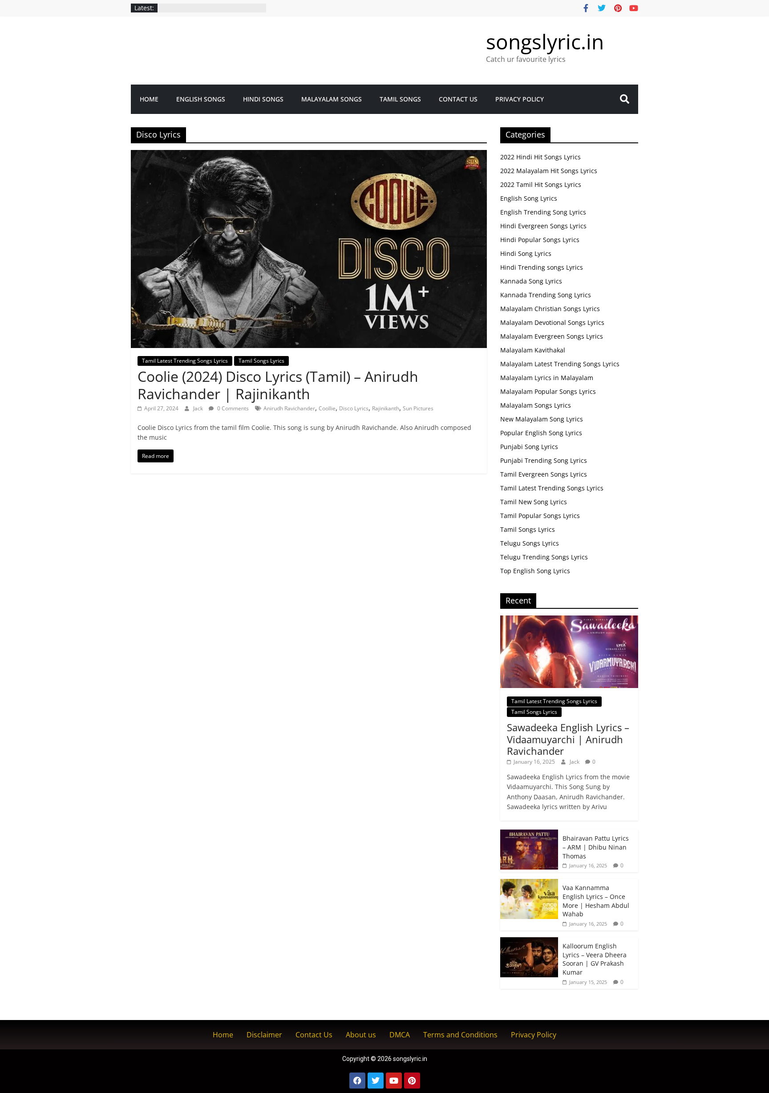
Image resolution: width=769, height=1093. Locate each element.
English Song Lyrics (528, 198)
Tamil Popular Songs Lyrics (540, 515)
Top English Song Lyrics (535, 571)
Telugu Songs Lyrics (529, 543)
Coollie (327, 408)
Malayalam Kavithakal (532, 350)
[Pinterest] (412, 1081)
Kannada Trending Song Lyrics (545, 295)
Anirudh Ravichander (289, 408)
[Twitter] (376, 1081)
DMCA (399, 1035)
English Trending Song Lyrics (543, 212)
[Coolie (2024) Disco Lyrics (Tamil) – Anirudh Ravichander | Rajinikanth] (309, 155)
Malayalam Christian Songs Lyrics (550, 308)
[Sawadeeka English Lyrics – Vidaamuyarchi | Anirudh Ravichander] (569, 620)
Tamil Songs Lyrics (261, 360)
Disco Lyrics (353, 408)
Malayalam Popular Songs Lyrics (548, 391)
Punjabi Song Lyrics (529, 446)
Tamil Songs (400, 99)
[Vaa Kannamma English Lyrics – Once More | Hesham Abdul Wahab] (529, 883)
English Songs (200, 99)
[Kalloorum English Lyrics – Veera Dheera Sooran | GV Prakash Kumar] (529, 942)
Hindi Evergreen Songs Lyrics (543, 226)
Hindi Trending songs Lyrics (541, 267)
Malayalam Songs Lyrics (535, 405)
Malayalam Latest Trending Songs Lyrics (559, 364)
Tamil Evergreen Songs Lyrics (543, 474)
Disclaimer (264, 1035)
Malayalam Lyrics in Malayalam (546, 377)
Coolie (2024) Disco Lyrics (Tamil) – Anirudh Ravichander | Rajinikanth (278, 385)
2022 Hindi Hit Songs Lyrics (540, 157)
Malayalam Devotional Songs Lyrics (552, 322)
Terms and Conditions (460, 1035)
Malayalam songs (331, 99)
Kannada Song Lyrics (531, 281)
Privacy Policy (519, 99)
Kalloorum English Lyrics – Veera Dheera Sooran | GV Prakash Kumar (595, 959)
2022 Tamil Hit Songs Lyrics (540, 184)
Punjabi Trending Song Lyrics (543, 460)
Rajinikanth (385, 408)
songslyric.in (545, 41)
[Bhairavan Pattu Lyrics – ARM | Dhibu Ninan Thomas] (529, 834)
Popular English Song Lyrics (541, 433)
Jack (198, 408)
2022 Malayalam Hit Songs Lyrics (548, 170)
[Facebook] (357, 1081)
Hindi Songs (263, 99)
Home (149, 99)
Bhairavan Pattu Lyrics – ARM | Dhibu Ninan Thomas (596, 847)
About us (361, 1035)
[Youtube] (394, 1081)
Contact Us (458, 99)
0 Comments (232, 408)
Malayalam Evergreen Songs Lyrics (551, 336)
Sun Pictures (418, 408)
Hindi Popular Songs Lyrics (539, 239)
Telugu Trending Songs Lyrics (544, 557)
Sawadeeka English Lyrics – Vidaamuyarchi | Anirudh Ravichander (568, 739)
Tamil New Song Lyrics (533, 502)
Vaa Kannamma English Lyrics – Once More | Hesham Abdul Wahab (596, 900)
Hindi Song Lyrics (525, 253)
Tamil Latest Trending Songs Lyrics (185, 360)
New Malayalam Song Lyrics (541, 419)
